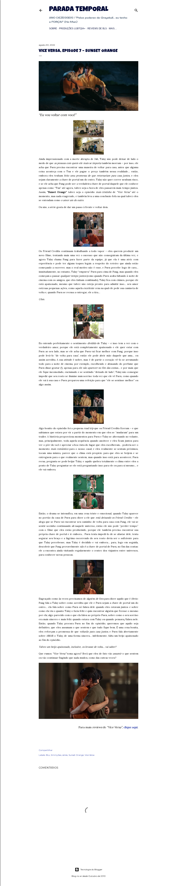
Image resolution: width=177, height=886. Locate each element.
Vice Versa (89, 755)
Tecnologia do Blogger (91, 869)
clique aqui (131, 727)
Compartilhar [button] (46, 750)
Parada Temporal (78, 9)
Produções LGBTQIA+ (72, 28)
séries (65, 755)
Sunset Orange (76, 755)
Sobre (53, 28)
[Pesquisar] (136, 9)
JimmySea (56, 755)
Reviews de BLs (97, 28)
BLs (48, 755)
